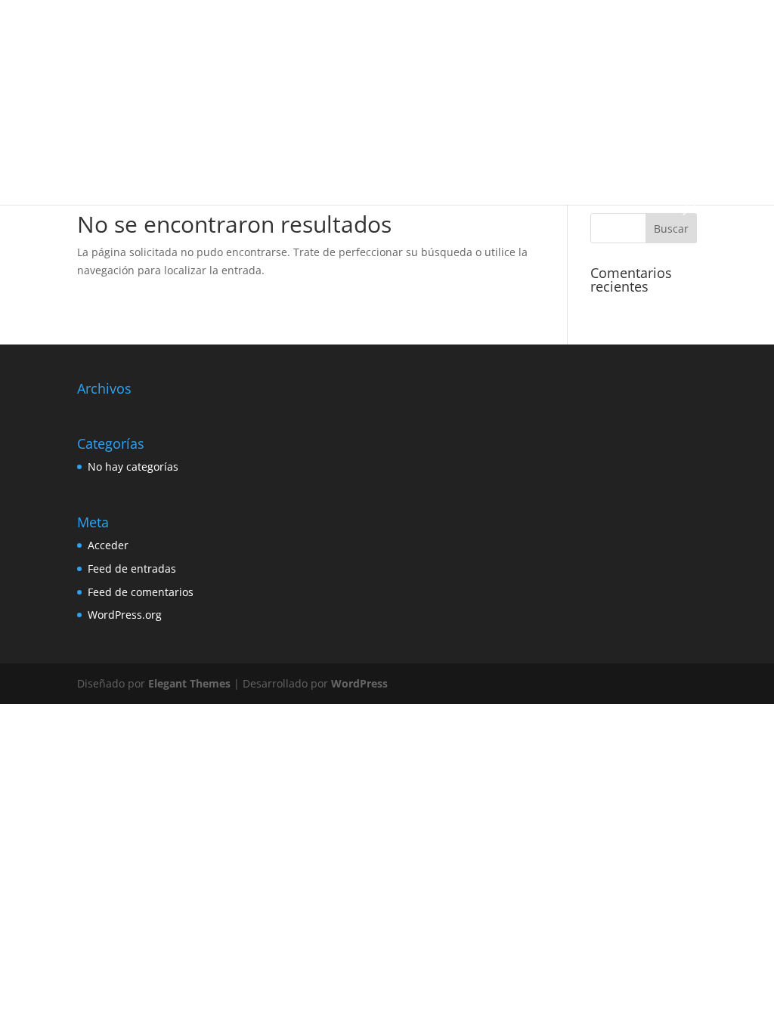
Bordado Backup (481, 30)
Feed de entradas (132, 568)
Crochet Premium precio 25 (283, 101)
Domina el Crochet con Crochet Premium (557, 101)
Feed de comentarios (141, 592)
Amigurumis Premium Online (313, 30)
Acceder (108, 545)
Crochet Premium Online (153, 101)
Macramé (241, 137)
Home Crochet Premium (152, 137)
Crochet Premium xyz (404, 101)
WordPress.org (125, 614)
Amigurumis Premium (187, 30)
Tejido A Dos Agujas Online (449, 137)
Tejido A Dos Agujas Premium (587, 137)
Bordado (411, 30)
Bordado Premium (139, 66)
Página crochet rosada (326, 137)
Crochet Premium (521, 66)
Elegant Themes (189, 683)
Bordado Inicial (566, 30)
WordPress (359, 683)
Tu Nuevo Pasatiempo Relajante (169, 172)
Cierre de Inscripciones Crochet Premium (377, 66)
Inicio (111, 30)
